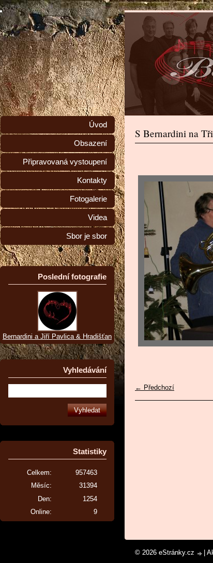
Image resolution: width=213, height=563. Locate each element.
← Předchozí (154, 387)
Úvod (98, 125)
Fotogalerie (88, 199)
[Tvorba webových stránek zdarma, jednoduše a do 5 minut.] (200, 553)
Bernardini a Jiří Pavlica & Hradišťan (57, 336)
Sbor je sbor (86, 236)
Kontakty (92, 180)
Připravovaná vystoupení (65, 162)
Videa (97, 217)
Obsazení (90, 143)
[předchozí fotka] (151, 260)
